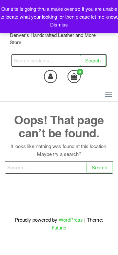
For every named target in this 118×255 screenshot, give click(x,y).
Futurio (59, 227)
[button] (108, 95)
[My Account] (50, 76)
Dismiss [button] (59, 24)
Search (93, 60)
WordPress (71, 219)
